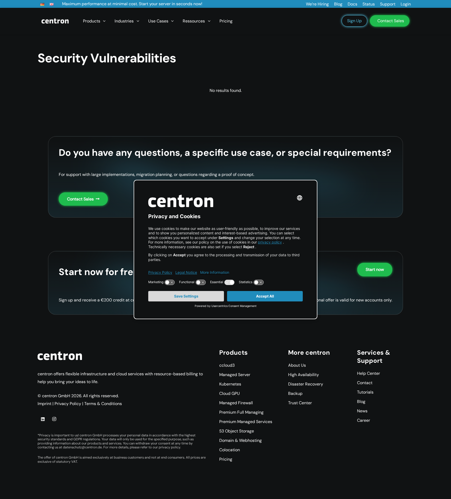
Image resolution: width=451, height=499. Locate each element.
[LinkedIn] (43, 419)
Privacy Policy (68, 403)
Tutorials (365, 392)
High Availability (303, 374)
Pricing (225, 459)
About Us (297, 365)
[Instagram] (54, 419)
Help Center (368, 373)
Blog (361, 401)
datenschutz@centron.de (82, 447)
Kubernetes (230, 384)
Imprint (44, 403)
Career (363, 420)
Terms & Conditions (103, 403)
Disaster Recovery (305, 384)
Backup (295, 393)
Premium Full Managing (241, 412)
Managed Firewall (236, 403)
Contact (364, 382)
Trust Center (300, 403)
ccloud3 (227, 365)
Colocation (229, 450)
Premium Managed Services (245, 421)
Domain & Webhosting (240, 440)
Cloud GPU (229, 393)
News (362, 411)
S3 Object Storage (236, 431)
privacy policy (169, 447)
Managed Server (234, 374)
